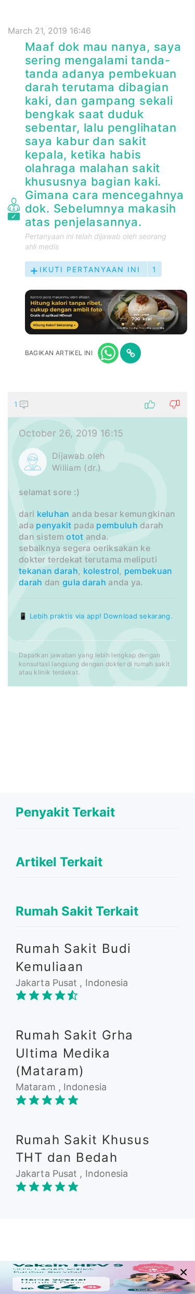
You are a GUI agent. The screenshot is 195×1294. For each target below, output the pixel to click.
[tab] (97, 539)
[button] (97, 404)
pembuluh (116, 525)
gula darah (84, 582)
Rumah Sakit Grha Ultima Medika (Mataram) (74, 1053)
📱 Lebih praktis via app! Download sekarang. (96, 616)
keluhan (53, 514)
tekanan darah (48, 571)
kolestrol (101, 571)
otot (74, 536)
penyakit (53, 525)
